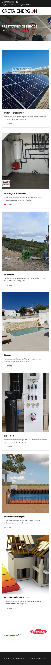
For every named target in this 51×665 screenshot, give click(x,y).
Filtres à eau (9, 436)
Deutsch (28, 4)
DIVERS (9, 124)
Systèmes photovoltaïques (15, 113)
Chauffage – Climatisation (15, 193)
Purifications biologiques (14, 516)
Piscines (7, 355)
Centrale (4, 30)
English (5, 4)
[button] (47, 10)
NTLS (45, 658)
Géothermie (9, 274)
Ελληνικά (12, 4)
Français (21, 4)
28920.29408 (8, 2)
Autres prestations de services (17, 597)
